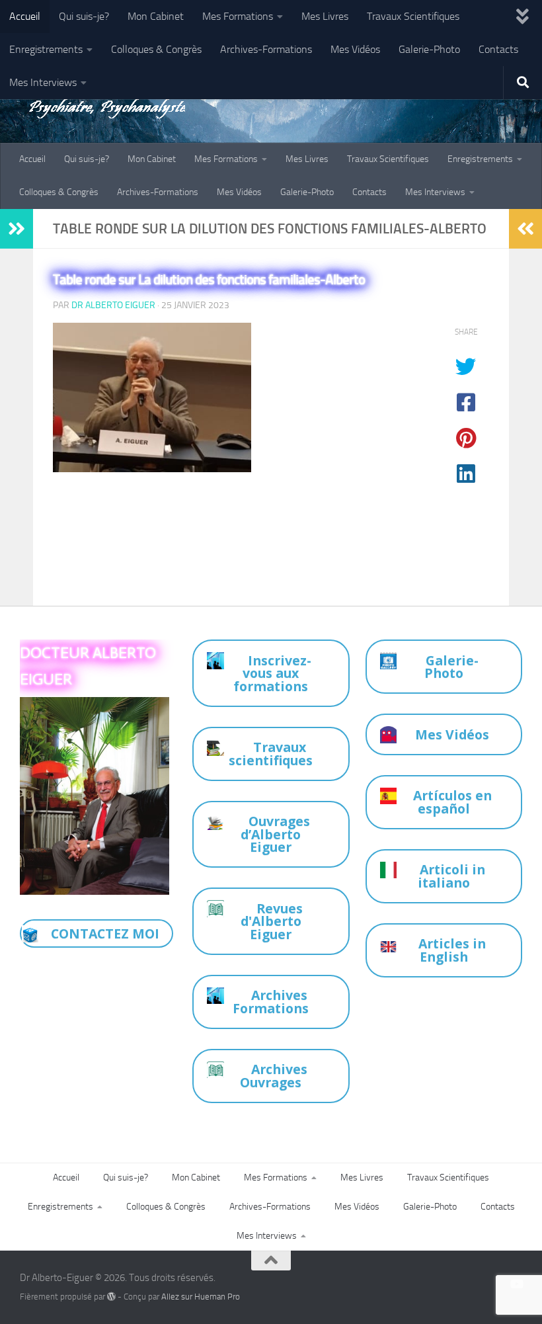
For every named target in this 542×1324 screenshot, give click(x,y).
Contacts (498, 49)
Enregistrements (46, 49)
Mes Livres (324, 16)
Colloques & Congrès (156, 49)
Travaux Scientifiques (413, 16)
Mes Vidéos (355, 49)
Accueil (24, 16)
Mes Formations (237, 16)
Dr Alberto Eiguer (113, 305)
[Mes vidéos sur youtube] (516, 1284)
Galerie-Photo (429, 49)
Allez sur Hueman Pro (200, 1297)
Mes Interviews (43, 82)
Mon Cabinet (156, 16)
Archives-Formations (266, 49)
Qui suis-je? (84, 16)
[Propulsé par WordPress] (111, 1296)
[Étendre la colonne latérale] (16, 229)
